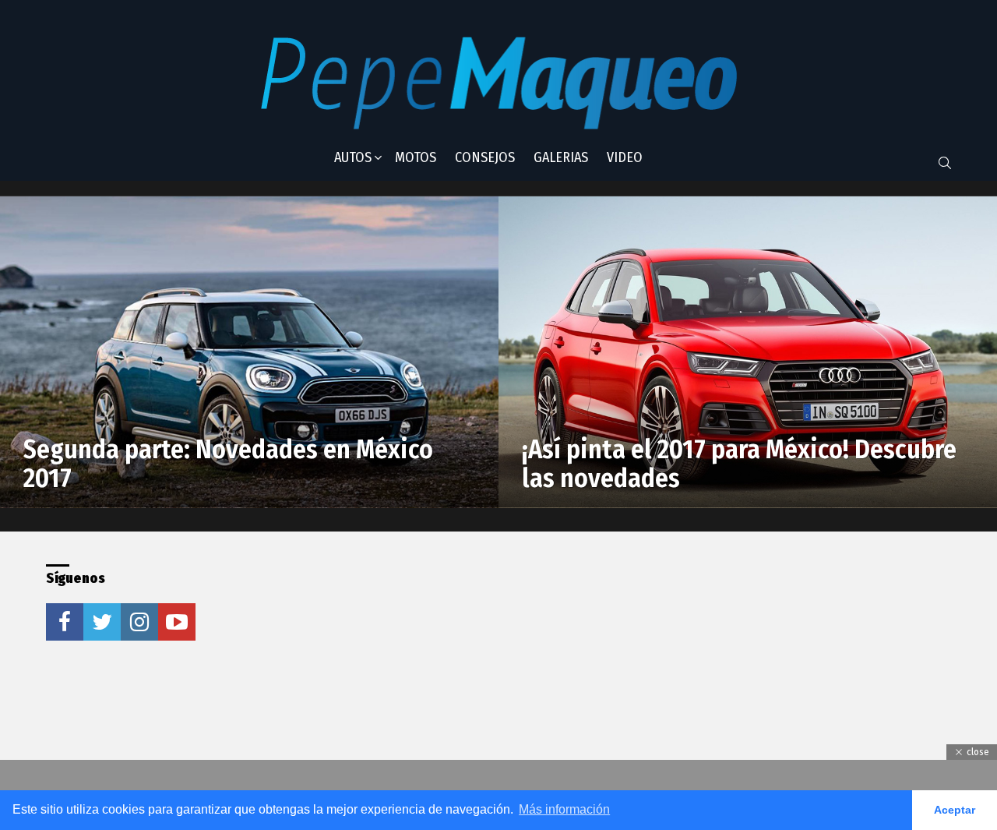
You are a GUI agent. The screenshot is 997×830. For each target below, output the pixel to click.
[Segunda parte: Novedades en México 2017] (249, 352)
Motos (415, 157)
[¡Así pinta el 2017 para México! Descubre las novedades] (747, 352)
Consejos (485, 157)
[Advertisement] (470, 661)
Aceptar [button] (954, 810)
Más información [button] (564, 809)
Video (625, 157)
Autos (353, 157)
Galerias (561, 157)
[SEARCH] (945, 162)
